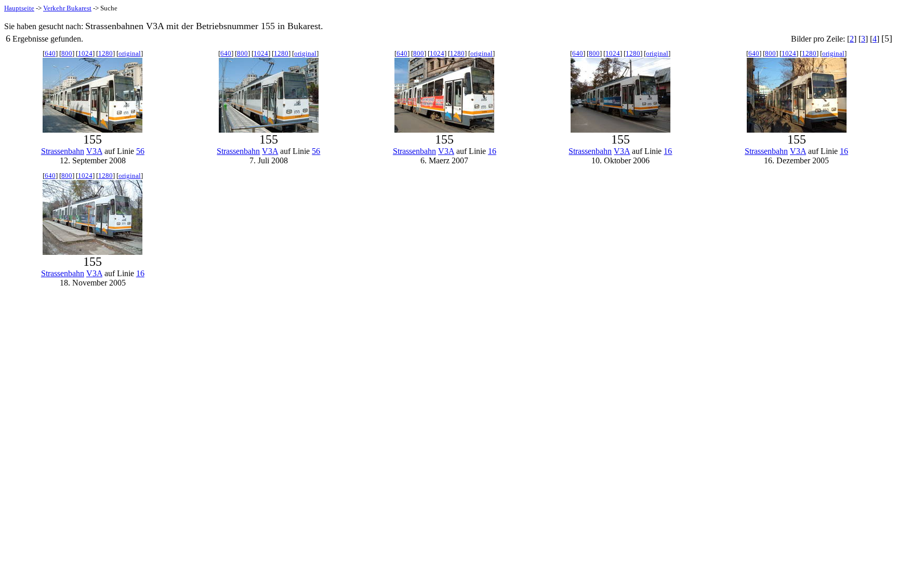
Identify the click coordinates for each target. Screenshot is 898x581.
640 (50, 53)
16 (492, 151)
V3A (94, 151)
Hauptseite (19, 8)
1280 (105, 53)
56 (140, 151)
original (129, 53)
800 (66, 53)
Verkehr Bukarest (67, 8)
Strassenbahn (62, 151)
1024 (85, 53)
